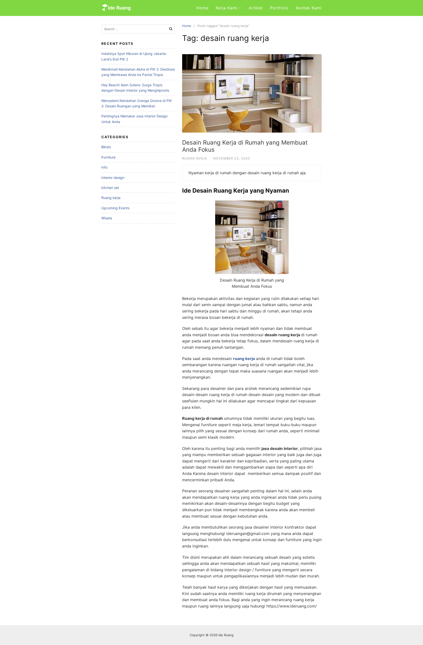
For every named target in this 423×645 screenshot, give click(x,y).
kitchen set (110, 188)
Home (202, 7)
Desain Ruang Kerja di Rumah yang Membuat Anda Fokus (245, 146)
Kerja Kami (226, 7)
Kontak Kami (309, 7)
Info (104, 167)
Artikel (256, 7)
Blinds (106, 147)
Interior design (112, 177)
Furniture (108, 157)
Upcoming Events (115, 208)
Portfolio (279, 7)
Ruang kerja (194, 158)
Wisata (106, 218)
